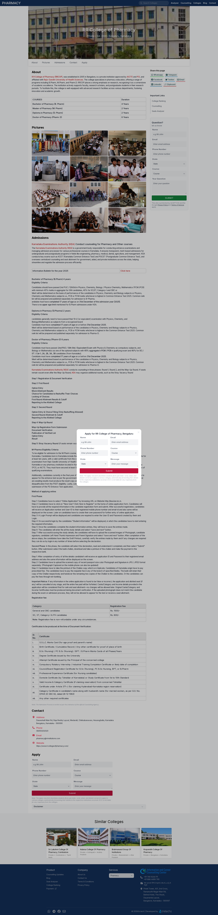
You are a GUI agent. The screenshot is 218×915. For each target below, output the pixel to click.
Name (83, 437)
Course (114, 448)
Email (113, 437)
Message (115, 459)
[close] (138, 432)
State (83, 459)
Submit (109, 471)
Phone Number (87, 448)
